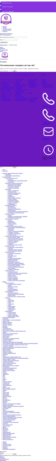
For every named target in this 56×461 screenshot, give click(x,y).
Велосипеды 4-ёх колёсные (14, 185)
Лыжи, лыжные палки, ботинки (15, 238)
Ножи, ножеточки (12, 223)
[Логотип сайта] (8, 24)
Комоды (10, 285)
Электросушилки (12, 234)
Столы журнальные (12, 289)
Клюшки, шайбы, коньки (14, 237)
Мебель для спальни (13, 286)
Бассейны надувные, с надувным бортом (17, 273)
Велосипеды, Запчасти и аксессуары (13, 183)
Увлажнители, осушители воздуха (16, 212)
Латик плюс (11, 303)
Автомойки (8, 174)
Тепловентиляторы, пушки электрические (18, 211)
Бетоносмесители (12, 191)
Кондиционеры (11, 210)
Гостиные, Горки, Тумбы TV (15, 284)
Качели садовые (12, 275)
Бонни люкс (11, 300)
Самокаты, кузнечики (13, 241)
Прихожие (10, 287)
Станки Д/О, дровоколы (13, 201)
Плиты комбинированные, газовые (16, 264)
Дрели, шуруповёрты (13, 194)
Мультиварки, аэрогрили (14, 262)
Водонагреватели (12, 207)
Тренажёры (10, 243)
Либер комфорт (11, 306)
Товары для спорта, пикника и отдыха (14, 236)
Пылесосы (10, 248)
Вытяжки (10, 257)
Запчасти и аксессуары (13, 188)
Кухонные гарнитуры (13, 292)
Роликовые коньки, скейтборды (15, 239)
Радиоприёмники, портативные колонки (17, 180)
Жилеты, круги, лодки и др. (14, 274)
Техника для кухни (9, 252)
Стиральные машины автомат (15, 249)
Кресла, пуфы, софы (13, 315)
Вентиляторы (11, 206)
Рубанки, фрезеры (12, 199)
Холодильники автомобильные (12, 175)
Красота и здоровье (9, 214)
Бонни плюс (11, 301)
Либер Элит (11, 310)
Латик (9, 302)
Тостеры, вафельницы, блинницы (16, 267)
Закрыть (2, 452)
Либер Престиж (12, 308)
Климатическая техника (11, 205)
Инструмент (8, 189)
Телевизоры (11, 181)
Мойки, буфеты (11, 295)
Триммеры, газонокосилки (14, 233)
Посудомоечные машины (14, 265)
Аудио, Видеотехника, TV (11, 178)
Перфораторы (11, 196)
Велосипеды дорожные (13, 186)
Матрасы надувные (12, 276)
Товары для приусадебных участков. (13, 226)
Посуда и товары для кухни (11, 218)
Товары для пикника (13, 278)
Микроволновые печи (13, 259)
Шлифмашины (11, 204)
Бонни (9, 299)
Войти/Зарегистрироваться (9, 449)
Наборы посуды (12, 222)
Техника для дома (9, 246)
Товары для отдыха (9, 270)
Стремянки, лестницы (13, 232)
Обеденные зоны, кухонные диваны (16, 296)
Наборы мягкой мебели (13, 316)
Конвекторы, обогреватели (14, 209)
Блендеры (10, 254)
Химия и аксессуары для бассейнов (16, 280)
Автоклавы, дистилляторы (14, 253)
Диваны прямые (12, 312)
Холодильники (11, 268)
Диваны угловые (12, 313)
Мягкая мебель (8, 311)
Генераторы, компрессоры (14, 193)
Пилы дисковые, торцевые (14, 197)
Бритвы (10, 215)
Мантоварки (11, 221)
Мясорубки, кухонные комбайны (16, 263)
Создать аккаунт (7, 34)
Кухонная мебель (9, 291)
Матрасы (7, 297)
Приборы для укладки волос (14, 217)
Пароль (2, 39)
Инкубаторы (11, 228)
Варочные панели (12, 255)
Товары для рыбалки (13, 279)
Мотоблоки (11, 230)
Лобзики (10, 195)
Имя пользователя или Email (7, 37)
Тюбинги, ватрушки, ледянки (15, 244)
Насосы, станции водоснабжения (16, 231)
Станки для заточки (12, 202)
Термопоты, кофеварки (13, 269)
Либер (9, 305)
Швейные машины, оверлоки (15, 250)
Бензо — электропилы (13, 190)
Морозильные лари (12, 260)
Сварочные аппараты (13, 200)
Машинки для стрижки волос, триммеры (17, 216)
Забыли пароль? (3, 45)
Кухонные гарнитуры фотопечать (16, 294)
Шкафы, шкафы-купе (13, 290)
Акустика (10, 179)
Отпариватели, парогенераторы (15, 247)
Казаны (10, 220)
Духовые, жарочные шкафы (14, 258)
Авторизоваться (4, 42)
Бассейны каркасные (13, 271)
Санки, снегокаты (12, 242)
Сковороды (10, 225)
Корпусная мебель (9, 283)
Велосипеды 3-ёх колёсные (14, 184)
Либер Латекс (11, 307)
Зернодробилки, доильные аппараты (16, 227)
